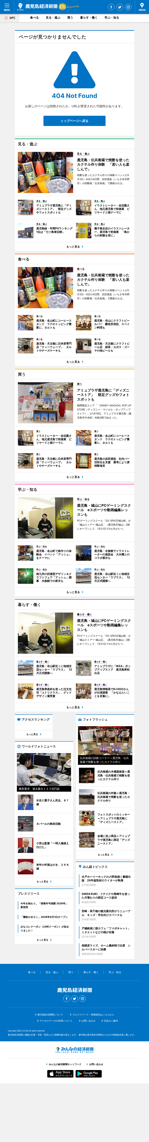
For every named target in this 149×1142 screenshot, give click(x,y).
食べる (34, 17)
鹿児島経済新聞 (37, 7)
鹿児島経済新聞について (50, 1014)
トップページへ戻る (74, 121)
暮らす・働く (89, 17)
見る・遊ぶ (53, 17)
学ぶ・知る (112, 17)
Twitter (119, 7)
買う (70, 17)
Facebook (111, 7)
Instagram (128, 7)
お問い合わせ (88, 1020)
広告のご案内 (111, 1020)
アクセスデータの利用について (56, 1020)
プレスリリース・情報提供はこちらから (93, 1014)
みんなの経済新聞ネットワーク (74, 1050)
